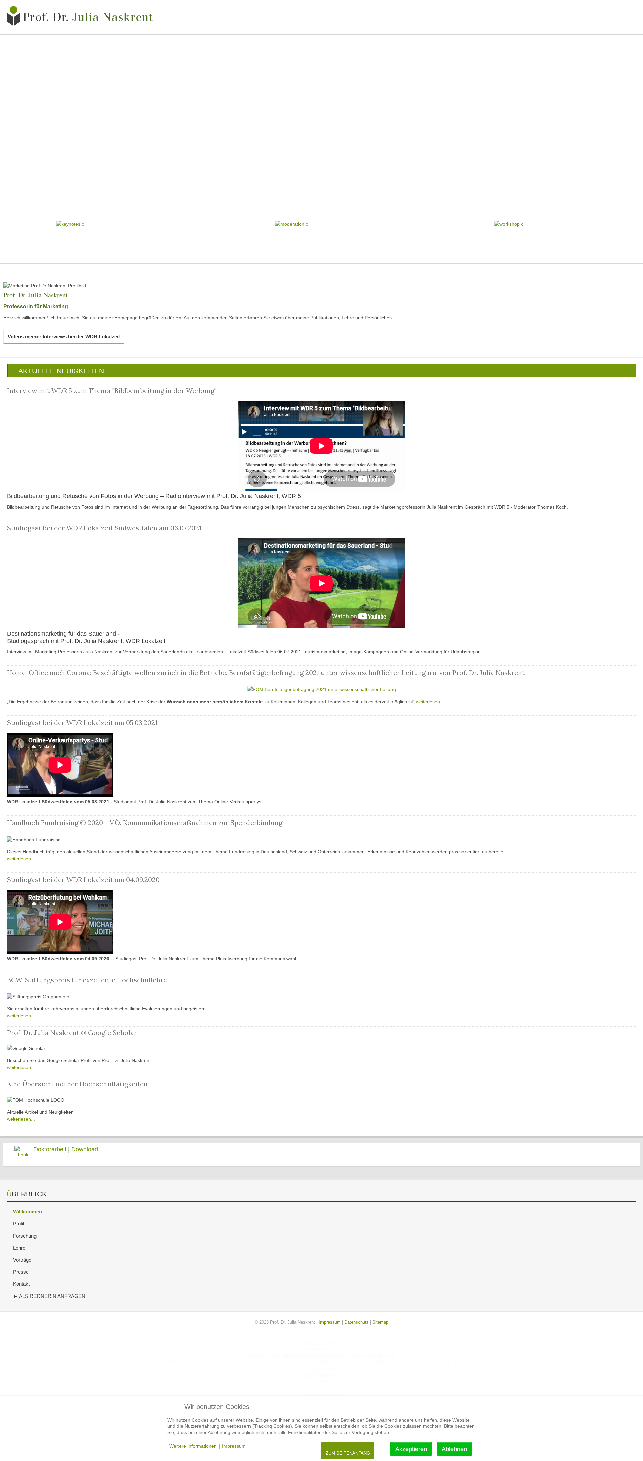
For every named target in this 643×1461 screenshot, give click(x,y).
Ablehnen (454, 1449)
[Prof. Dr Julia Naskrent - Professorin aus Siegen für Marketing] (82, 17)
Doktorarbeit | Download (65, 1149)
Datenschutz (356, 1322)
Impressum (330, 1322)
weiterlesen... (430, 701)
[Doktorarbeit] (21, 1154)
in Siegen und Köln (321, 1328)
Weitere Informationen (193, 1446)
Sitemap (380, 1322)
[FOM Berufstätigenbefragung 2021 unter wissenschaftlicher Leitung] (321, 689)
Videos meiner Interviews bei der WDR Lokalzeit (64, 336)
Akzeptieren (411, 1449)
